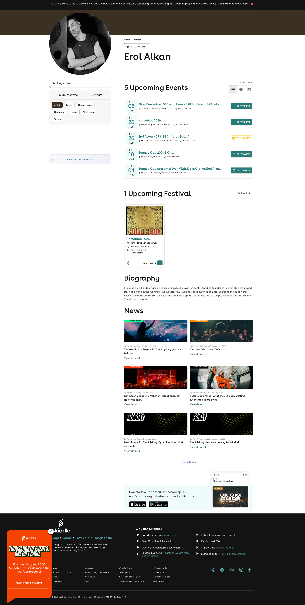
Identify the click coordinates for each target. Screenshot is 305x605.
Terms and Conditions (61, 572)
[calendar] (249, 89)
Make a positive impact (232, 553)
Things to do (102, 538)
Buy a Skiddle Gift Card (162, 581)
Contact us (90, 577)
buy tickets (243, 106)
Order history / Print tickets (97, 572)
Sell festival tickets (161, 577)
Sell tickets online (160, 568)
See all (242, 193)
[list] (233, 89)
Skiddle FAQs (158, 572)
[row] (241, 89)
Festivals (82, 538)
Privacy (55, 577)
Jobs (87, 581)
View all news (189, 462)
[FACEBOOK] (249, 570)
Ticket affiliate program (129, 577)
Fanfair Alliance (225, 547)
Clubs (67, 538)
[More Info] (129, 262)
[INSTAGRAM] (241, 570)
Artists (137, 39)
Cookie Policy (58, 581)
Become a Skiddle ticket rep (131, 581)
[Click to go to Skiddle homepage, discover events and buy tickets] (61, 526)
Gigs (55, 538)
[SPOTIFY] (222, 570)
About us (89, 568)
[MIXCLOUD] (231, 570)
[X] (212, 570)
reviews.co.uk (169, 535)
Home (127, 39)
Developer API (125, 572)
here (225, 3)
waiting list (243, 138)
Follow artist (139, 46)
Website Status (126, 568)
